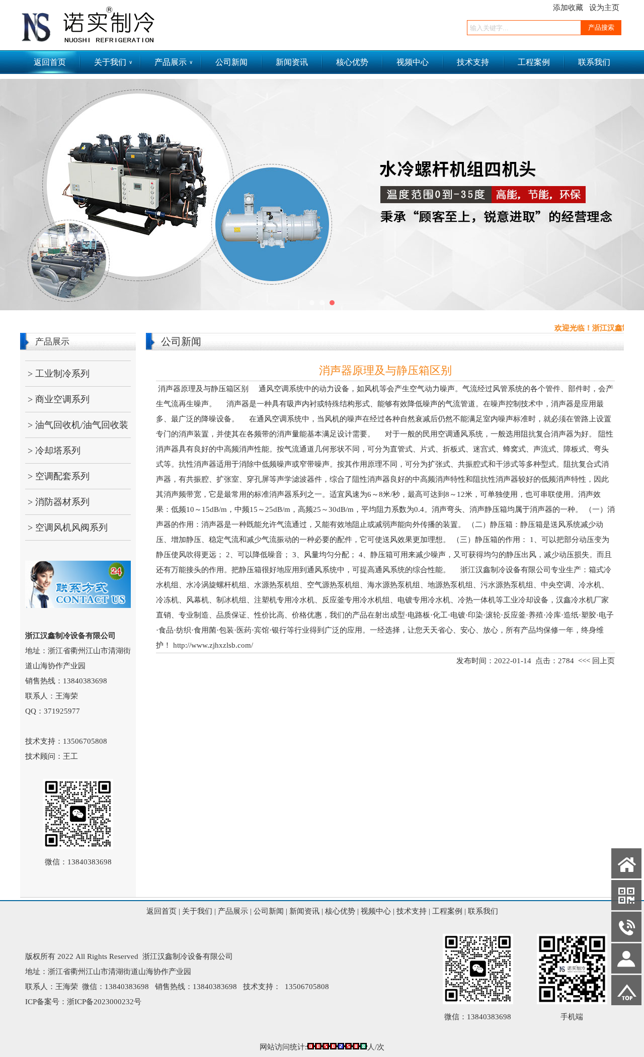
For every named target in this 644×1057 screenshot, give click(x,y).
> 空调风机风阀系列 (68, 527)
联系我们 (594, 62)
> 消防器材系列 (59, 502)
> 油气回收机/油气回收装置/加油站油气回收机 (76, 428)
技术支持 (473, 62)
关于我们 (113, 62)
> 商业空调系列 (59, 399)
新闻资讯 (292, 62)
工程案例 (534, 62)
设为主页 (604, 8)
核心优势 (352, 62)
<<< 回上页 (596, 661)
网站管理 (20, 1049)
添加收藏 (568, 8)
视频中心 (412, 62)
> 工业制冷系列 (59, 374)
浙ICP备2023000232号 (104, 1002)
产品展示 (173, 62)
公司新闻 (231, 62)
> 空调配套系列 (59, 476)
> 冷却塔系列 (54, 451)
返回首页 (50, 62)
